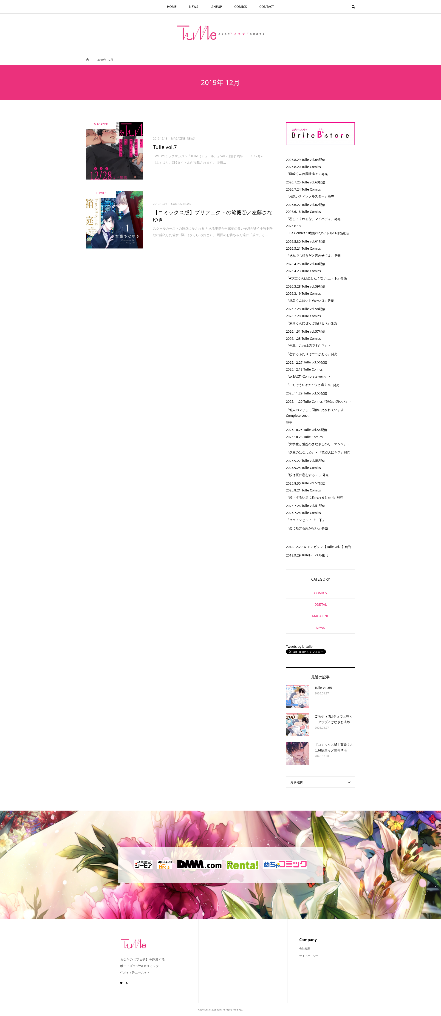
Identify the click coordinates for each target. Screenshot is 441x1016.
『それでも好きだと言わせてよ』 (310, 255)
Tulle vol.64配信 (313, 159)
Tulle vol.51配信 (313, 505)
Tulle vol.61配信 (313, 241)
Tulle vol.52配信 (313, 483)
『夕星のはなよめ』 (300, 452)
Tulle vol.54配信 (315, 430)
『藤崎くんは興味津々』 (303, 173)
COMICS (240, 6)
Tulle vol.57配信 (313, 331)
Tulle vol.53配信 (313, 460)
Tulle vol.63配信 (313, 182)
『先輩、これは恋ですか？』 (307, 345)
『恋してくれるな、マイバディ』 (310, 219)
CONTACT (266, 6)
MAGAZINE (320, 616)
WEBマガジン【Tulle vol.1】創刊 (327, 547)
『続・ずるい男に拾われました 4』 (311, 497)
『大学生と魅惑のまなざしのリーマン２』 (316, 444)
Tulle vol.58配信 (313, 309)
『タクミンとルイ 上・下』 (305, 520)
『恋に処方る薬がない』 (303, 528)
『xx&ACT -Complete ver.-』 (307, 376)
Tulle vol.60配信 (313, 264)
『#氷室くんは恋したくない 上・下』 (313, 278)
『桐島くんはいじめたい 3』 (306, 300)
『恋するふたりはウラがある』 (308, 354)
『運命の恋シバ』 (335, 401)
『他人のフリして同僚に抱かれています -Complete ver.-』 (316, 413)
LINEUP (216, 6)
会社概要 (304, 948)
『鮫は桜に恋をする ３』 (304, 475)
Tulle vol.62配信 (313, 205)
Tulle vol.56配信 (315, 362)
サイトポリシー (309, 956)
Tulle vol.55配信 (315, 393)
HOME (172, 6)
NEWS (193, 6)
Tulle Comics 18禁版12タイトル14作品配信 (317, 233)
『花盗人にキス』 (331, 452)
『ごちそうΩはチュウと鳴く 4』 (309, 384)
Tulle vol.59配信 (313, 286)
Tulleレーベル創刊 (315, 555)
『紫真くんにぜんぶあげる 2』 (308, 323)
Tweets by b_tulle (299, 646)
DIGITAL (320, 604)
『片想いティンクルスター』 (307, 196)
